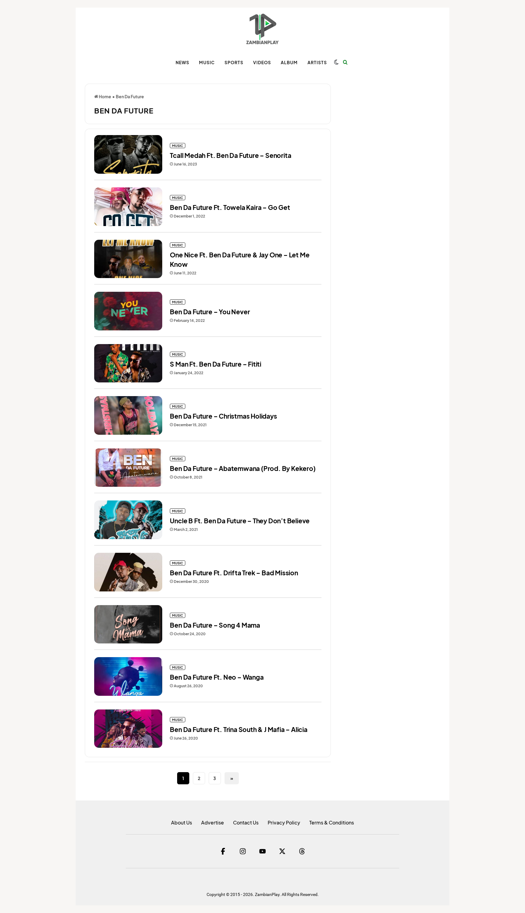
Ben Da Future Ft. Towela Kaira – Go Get (230, 207)
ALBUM (289, 62)
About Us (181, 822)
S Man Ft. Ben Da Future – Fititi (215, 364)
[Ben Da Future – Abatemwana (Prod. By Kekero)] (128, 467)
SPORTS (234, 62)
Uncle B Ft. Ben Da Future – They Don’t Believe (240, 521)
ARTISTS (317, 62)
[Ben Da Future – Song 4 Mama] (128, 624)
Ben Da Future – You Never (210, 312)
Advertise (212, 822)
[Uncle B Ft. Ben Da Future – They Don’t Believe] (128, 519)
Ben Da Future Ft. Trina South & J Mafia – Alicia (238, 729)
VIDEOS (262, 62)
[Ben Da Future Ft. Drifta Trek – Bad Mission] (128, 572)
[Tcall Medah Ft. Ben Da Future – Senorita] (128, 154)
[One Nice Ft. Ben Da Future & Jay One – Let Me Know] (128, 259)
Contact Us (246, 822)
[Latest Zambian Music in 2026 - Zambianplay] (262, 29)
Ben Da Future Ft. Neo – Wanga (216, 677)
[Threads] (302, 851)
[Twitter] (282, 851)
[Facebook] (223, 851)
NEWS (182, 62)
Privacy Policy (284, 822)
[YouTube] (262, 851)
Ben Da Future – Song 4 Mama (215, 625)
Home (104, 96)
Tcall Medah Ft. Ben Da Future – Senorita (230, 155)
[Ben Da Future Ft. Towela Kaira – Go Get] (128, 206)
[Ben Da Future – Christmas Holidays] (128, 415)
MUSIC (207, 62)
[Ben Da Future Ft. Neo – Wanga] (128, 676)
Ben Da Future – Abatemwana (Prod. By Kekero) (242, 468)
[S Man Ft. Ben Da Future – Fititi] (128, 363)
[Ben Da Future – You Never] (128, 311)
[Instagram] (242, 851)
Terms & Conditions (331, 822)
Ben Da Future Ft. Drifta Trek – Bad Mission (234, 573)
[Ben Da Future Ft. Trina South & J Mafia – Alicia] (128, 728)
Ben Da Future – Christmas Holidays (223, 416)
